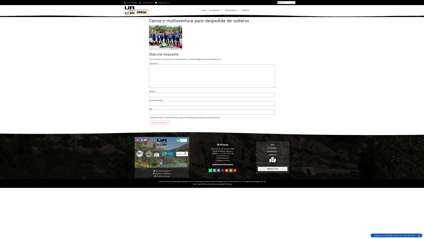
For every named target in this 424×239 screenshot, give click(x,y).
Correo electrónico (156, 100)
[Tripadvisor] (231, 170)
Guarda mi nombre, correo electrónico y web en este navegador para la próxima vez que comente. (185, 117)
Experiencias (230, 10)
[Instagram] (222, 170)
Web (150, 109)
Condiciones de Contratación (222, 164)
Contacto (245, 10)
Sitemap (228, 184)
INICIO (204, 10)
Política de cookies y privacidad (213, 184)
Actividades (214, 10)
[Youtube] (226, 170)
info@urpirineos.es (222, 160)
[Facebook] (218, 170)
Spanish (282, 2)
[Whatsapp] (210, 170)
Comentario (154, 63)
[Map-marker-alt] (235, 170)
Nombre (152, 91)
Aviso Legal (197, 184)
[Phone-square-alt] (214, 170)
